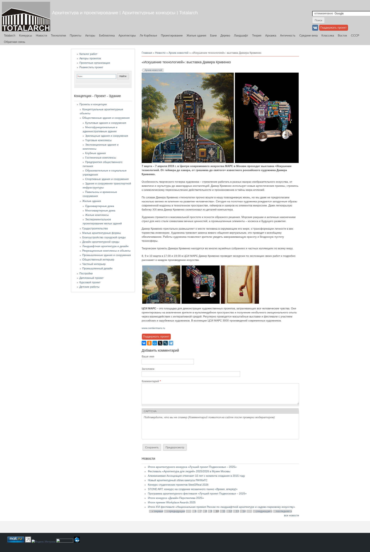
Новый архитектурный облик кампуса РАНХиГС (177, 480)
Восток (342, 35)
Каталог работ (88, 53)
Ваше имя (148, 356)
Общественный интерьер (98, 259)
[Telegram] (171, 343)
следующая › (264, 511)
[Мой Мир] (154, 343)
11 (224, 511)
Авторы (90, 35)
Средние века (308, 35)
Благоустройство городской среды (104, 237)
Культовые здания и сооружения (105, 122)
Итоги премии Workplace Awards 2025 (172, 502)
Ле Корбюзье (148, 35)
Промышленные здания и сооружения (106, 255)
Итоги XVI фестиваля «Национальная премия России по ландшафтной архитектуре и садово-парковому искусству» (221, 506)
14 (244, 511)
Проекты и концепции (93, 104)
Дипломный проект (91, 277)
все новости (291, 515)
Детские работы (89, 286)
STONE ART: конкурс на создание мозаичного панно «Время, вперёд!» (193, 489)
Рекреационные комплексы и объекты (106, 250)
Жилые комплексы (97, 214)
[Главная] (26, 16)
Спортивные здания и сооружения (107, 179)
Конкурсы (25, 35)
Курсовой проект (89, 282)
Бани (213, 35)
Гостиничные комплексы (100, 157)
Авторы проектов (90, 58)
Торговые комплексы (98, 140)
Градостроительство (95, 228)
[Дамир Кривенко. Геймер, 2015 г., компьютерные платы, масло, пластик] (161, 302)
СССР (355, 35)
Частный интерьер (94, 263)
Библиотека (107, 35)
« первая (157, 511)
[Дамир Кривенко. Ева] (240, 302)
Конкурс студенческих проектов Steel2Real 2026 (178, 484)
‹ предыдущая (176, 511)
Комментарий (151, 381)
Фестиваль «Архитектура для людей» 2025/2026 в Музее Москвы (189, 471)
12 (230, 511)
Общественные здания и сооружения (106, 117)
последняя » (284, 511)
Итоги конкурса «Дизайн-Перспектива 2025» (176, 497)
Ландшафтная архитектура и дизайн (105, 246)
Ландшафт (241, 35)
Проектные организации (94, 62)
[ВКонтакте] (144, 343)
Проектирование (172, 35)
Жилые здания (196, 35)
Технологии (58, 35)
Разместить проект (91, 67)
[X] (160, 343)
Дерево (225, 35)
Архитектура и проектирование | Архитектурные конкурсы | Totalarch (125, 13)
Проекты (75, 35)
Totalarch (9, 35)
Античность (287, 35)
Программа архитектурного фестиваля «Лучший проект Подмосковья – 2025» (197, 493)
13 (237, 511)
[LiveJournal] (165, 343)
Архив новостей (178, 52)
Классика (327, 35)
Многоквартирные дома (100, 210)
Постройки (86, 273)
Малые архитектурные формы (101, 232)
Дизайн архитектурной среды (100, 241)
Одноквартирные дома (99, 206)
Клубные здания (95, 153)
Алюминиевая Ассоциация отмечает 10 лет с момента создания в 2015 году (196, 475)
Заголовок (148, 368)
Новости (41, 35)
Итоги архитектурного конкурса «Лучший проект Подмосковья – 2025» (192, 466)
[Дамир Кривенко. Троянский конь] (201, 302)
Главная (147, 52)
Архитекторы (127, 35)
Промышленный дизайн (97, 268)
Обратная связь (14, 41)
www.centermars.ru (153, 328)
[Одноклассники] (149, 343)
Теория (256, 35)
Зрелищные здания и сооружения (106, 135)
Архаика (270, 35)
